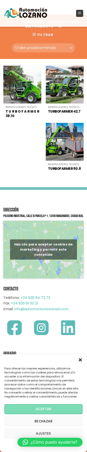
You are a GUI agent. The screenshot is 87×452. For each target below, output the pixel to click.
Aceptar (43, 409)
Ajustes (43, 433)
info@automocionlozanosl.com (40, 309)
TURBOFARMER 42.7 (64, 111)
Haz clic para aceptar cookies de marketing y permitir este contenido (43, 249)
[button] (80, 360)
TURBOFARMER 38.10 (22, 113)
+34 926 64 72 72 (35, 297)
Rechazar (44, 421)
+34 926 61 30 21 (24, 303)
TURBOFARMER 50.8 (64, 168)
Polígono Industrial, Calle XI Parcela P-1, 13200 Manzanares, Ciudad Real (43, 216)
